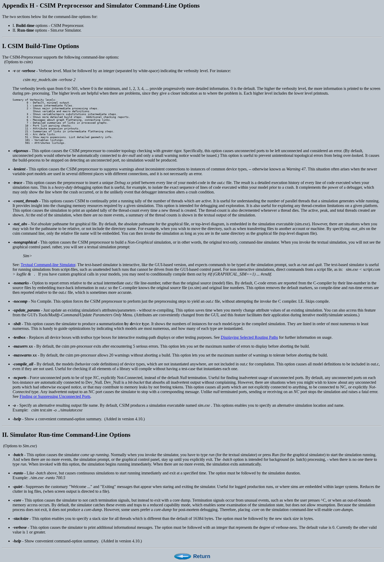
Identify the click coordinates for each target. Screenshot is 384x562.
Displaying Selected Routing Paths (249, 337)
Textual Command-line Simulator (48, 264)
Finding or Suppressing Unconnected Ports (55, 396)
